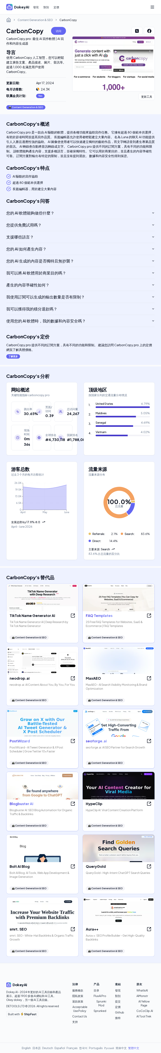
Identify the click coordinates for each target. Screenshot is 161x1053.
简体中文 (121, 1048)
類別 (46, 7)
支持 (75, 1022)
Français (72, 1048)
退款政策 (77, 1001)
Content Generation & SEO (35, 20)
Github (119, 1012)
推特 (118, 1018)
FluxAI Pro (100, 996)
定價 (56, 7)
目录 (96, 990)
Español (60, 1048)
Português (96, 1048)
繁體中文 (133, 1048)
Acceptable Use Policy (79, 1008)
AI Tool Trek (143, 1016)
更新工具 (146, 96)
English (26, 1048)
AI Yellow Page (144, 1003)
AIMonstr (142, 996)
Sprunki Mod (101, 1003)
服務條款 (77, 990)
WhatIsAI (142, 990)
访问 (58, 31)
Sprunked (100, 1010)
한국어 (83, 1048)
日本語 (36, 1048)
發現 (36, 7)
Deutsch (47, 1048)
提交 (118, 1001)
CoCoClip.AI (144, 1010)
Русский (109, 1048)
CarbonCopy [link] (68, 20)
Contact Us (79, 1016)
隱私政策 (77, 996)
